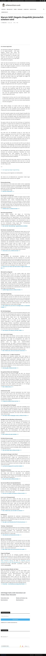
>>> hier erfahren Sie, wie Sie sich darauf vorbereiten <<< (14, 350)
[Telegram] (44, 1)
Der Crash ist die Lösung (6, 334)
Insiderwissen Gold (5, 390)
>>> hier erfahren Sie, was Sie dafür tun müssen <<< (12, 510)
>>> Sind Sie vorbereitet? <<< (7, 191)
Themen (15, 9)
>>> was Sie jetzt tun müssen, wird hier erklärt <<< (12, 330)
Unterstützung (33, 9)
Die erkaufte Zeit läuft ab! (7, 195)
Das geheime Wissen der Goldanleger (10, 372)
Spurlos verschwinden (6, 539)
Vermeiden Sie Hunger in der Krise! (9, 454)
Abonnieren (15, 619)
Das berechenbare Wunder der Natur (9, 569)
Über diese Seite (10, 9)
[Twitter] (12, 588)
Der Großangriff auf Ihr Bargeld (8, 405)
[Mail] (40, 1)
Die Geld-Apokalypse (6, 311)
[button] (43, 9)
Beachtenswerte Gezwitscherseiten (18, 0)
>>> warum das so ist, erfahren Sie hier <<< (10, 250)
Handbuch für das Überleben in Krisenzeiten (11, 419)
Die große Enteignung (6, 293)
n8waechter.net (3, 654)
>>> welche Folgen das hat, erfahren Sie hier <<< (12, 289)
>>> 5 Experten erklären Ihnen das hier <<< (10, 401)
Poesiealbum (20, 9)
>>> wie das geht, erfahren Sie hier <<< (9, 368)
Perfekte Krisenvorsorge (7, 438)
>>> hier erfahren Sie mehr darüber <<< (10, 434)
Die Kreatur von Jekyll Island (7, 230)
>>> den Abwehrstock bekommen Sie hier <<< (11, 534)
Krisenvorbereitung (5, 182)
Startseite (3, 9)
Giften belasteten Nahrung (7, 560)
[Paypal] (42, 1)
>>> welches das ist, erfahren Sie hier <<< (10, 208)
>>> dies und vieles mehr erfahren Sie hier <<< (11, 450)
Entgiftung (23, 560)
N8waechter (4, 22)
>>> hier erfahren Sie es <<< (7, 386)
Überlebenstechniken (6, 470)
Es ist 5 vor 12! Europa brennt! (8, 497)
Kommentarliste (4, 12)
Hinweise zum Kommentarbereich (30, 0)
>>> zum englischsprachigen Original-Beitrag (10, 169)
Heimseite (9, 0)
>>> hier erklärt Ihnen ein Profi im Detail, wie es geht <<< (13, 549)
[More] (18, 588)
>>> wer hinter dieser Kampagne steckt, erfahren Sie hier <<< (15, 415)
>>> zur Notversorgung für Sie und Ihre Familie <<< (12, 466)
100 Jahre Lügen (4, 254)
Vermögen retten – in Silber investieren (10, 354)
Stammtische (26, 9)
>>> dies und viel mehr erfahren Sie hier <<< (10, 478)
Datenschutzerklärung (38, 654)
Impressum (32, 654)
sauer (6, 557)
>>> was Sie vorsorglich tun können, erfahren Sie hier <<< (14, 493)
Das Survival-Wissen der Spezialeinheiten (11, 483)
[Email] (15, 588)
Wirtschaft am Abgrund (6, 272)
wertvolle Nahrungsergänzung (13, 562)
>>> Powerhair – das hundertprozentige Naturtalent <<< (13, 583)
